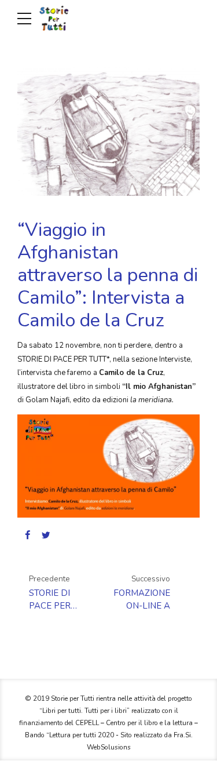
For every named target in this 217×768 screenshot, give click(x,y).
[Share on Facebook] (27, 535)
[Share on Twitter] (46, 535)
